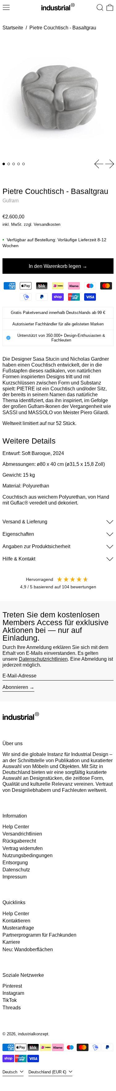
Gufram (10, 200)
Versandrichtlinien (22, 833)
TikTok (9, 1000)
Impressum (14, 876)
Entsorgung (15, 862)
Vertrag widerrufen (22, 848)
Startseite (12, 27)
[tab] (3, 164)
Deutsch (10, 1072)
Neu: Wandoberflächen (27, 949)
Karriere (11, 942)
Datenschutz (16, 869)
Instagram (13, 993)
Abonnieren (15, 687)
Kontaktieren (16, 920)
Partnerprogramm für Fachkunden (39, 935)
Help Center (15, 826)
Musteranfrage (18, 927)
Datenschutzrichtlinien (43, 659)
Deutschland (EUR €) (47, 1072)
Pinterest (12, 986)
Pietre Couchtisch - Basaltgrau (62, 27)
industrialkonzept (33, 1034)
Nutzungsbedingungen (27, 855)
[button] (100, 7)
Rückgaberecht (19, 841)
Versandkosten (47, 224)
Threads (11, 1007)
